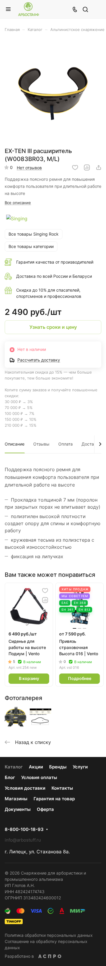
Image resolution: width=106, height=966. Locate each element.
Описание (14, 443)
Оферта (45, 809)
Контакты (62, 788)
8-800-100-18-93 (24, 829)
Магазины (16, 798)
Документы (18, 809)
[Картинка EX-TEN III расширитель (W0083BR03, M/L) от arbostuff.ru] (53, 91)
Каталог (14, 767)
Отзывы (41, 443)
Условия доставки (25, 788)
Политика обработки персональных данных (49, 935)
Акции (36, 767)
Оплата (65, 443)
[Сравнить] (87, 167)
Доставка (91, 443)
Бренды (58, 767)
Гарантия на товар (54, 798)
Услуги (80, 767)
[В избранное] (75, 167)
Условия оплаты (39, 777)
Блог (10, 777)
